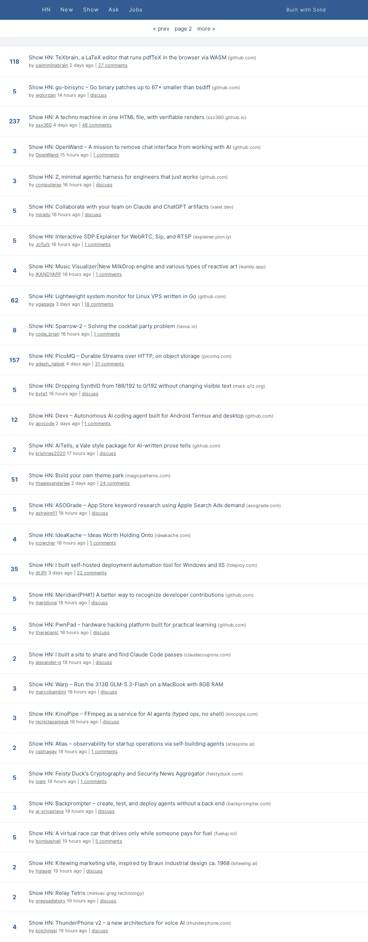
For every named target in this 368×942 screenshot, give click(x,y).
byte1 (41, 393)
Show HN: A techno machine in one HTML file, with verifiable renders (116, 117)
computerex (48, 184)
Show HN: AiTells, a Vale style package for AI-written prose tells (110, 445)
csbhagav (46, 751)
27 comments (113, 65)
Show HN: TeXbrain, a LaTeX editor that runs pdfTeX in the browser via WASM (127, 57)
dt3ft (41, 572)
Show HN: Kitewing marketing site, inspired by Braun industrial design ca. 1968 (129, 863)
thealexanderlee (53, 483)
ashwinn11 (46, 513)
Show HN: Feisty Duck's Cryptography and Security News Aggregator (116, 773)
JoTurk (43, 244)
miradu (43, 214)
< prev (161, 28)
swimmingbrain (52, 65)
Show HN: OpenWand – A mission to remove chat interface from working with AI (130, 147)
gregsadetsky (50, 901)
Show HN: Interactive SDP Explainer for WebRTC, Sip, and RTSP (110, 236)
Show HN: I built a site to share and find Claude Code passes (106, 654)
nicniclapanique (52, 721)
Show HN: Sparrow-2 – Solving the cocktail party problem (102, 326)
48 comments (97, 125)
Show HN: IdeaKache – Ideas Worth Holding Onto (91, 535)
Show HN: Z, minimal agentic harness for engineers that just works (113, 176)
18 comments (99, 304)
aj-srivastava (50, 811)
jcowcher (45, 543)
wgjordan (46, 95)
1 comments (106, 155)
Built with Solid (306, 10)
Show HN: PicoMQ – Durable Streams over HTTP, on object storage (114, 355)
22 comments (92, 572)
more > (206, 28)
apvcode (45, 423)
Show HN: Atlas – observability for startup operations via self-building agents (126, 743)
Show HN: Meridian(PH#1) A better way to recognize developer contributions (126, 594)
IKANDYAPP (48, 274)
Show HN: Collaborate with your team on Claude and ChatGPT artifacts (119, 206)
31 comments (109, 364)
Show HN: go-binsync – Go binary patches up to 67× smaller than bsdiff (119, 87)
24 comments (115, 483)
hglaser (44, 871)
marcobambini (51, 692)
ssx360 (44, 125)
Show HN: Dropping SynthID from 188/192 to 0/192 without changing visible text (130, 385)
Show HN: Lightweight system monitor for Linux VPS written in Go (112, 296)
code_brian (47, 334)
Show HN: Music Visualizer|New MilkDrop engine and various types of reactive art (133, 266)
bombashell (48, 841)
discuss (98, 95)
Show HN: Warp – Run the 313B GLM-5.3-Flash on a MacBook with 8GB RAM (126, 684)
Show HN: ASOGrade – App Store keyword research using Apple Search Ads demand (137, 505)
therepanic (47, 632)
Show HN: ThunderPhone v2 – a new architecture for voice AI (107, 922)
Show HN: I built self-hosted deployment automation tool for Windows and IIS (127, 564)
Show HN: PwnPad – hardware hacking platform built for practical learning (122, 624)
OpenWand (47, 155)
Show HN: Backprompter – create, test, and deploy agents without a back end (127, 803)
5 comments (108, 841)
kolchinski (46, 930)
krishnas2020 (50, 453)
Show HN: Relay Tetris (57, 892)
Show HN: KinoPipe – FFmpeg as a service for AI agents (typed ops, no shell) (126, 713)
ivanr (41, 781)
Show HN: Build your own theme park (76, 475)
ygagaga (45, 304)
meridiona (46, 602)
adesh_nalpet (50, 364)
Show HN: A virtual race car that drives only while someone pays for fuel (120, 833)
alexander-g (48, 662)
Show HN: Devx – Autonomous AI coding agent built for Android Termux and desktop (136, 415)
